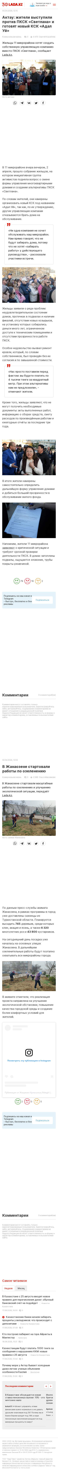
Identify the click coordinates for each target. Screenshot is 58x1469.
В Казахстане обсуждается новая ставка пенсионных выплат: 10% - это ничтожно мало (25, 1397)
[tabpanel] (29, 1336)
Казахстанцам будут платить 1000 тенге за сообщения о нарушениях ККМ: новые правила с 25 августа (28, 1351)
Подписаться (42, 600)
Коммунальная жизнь (11, 37)
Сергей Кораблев (47, 37)
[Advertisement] (29, 134)
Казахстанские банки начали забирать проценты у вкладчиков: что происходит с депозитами (27, 1320)
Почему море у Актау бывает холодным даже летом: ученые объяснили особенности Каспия (26, 1368)
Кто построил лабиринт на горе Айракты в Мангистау (27, 1336)
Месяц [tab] (21, 1288)
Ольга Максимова (47, 777)
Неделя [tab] (8, 1288)
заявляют (8, 547)
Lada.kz (7, 54)
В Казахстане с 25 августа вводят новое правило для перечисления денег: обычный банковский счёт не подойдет (27, 1301)
